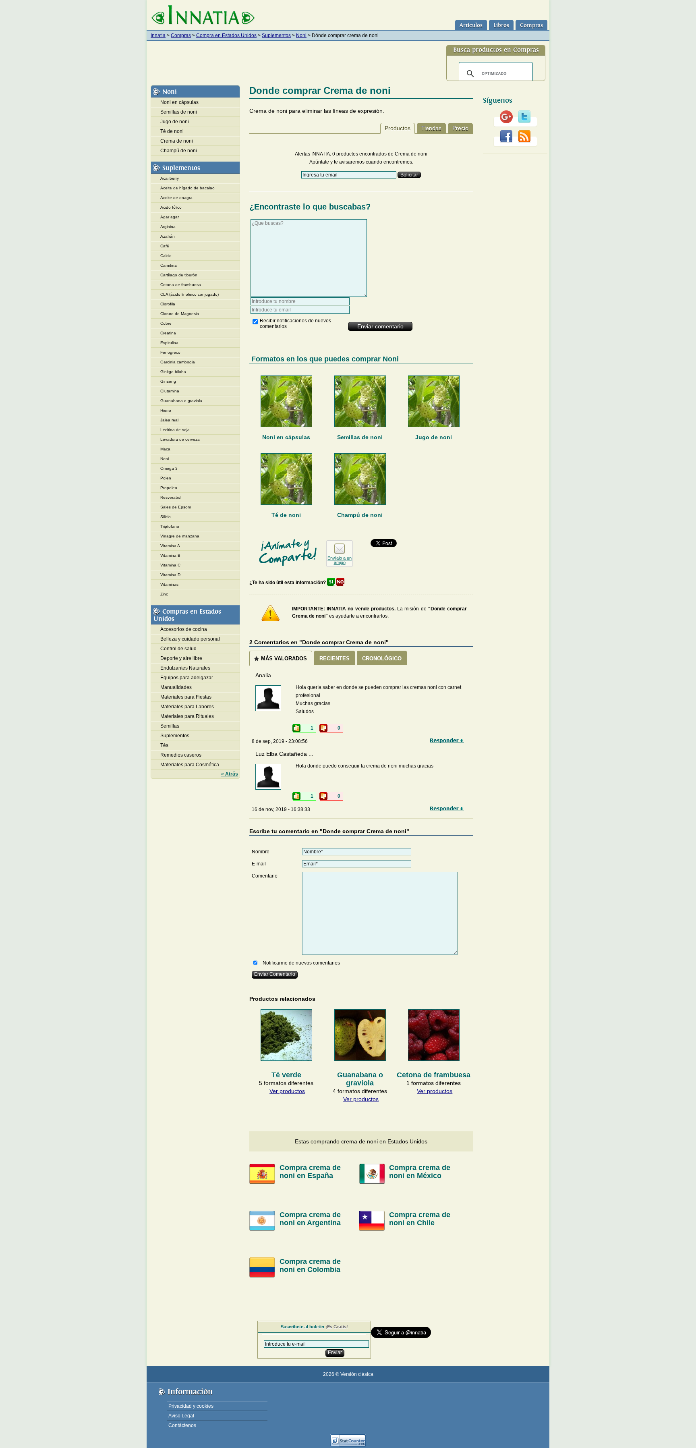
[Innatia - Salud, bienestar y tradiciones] (203, 15)
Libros (501, 25)
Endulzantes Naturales (185, 668)
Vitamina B (170, 555)
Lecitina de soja (175, 429)
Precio (460, 128)
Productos (397, 128)
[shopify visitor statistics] (348, 1445)
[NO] (340, 582)
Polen (165, 478)
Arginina (168, 226)
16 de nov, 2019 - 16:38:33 (281, 809)
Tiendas (431, 128)
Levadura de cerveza (180, 439)
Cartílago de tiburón (178, 275)
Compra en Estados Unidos (226, 35)
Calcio (166, 255)
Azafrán (167, 236)
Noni (301, 35)
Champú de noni (360, 515)
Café (164, 246)
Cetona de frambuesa (180, 284)
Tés (164, 745)
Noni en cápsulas (286, 437)
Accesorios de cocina (183, 629)
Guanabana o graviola (181, 400)
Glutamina (169, 391)
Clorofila (167, 304)
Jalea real (169, 420)
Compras (531, 25)
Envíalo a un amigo (339, 560)
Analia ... (266, 675)
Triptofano (169, 526)
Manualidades (176, 687)
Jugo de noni (433, 437)
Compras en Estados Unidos (187, 615)
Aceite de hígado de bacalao (187, 188)
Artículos (471, 25)
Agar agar (169, 217)
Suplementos (276, 35)
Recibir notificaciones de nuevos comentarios (295, 323)
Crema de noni (176, 141)
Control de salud (178, 648)
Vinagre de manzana (179, 536)
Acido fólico (171, 207)
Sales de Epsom (175, 507)
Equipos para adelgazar (186, 677)
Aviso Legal (181, 1416)
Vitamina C (170, 565)
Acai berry (169, 178)
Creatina (168, 333)
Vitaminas (169, 584)
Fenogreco (170, 352)
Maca (165, 449)
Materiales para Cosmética (189, 765)
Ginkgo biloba (173, 371)
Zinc (164, 594)
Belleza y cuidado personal (190, 639)
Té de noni (286, 515)
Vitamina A (170, 546)
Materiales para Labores (187, 706)
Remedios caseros (180, 755)
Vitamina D (170, 575)
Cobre (166, 323)
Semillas (169, 726)
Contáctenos (182, 1425)
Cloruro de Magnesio (179, 313)
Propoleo (168, 487)
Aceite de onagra (176, 197)
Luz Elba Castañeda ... (284, 754)
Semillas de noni (360, 437)
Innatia (158, 35)
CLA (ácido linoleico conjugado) (189, 294)
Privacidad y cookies (190, 1406)
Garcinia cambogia (177, 362)
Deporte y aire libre (181, 658)
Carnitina (168, 265)
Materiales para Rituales (187, 716)
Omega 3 (169, 468)
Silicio (165, 516)
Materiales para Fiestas (185, 697)
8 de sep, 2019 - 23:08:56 (280, 741)
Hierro (165, 410)
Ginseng (168, 381)
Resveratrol (170, 497)
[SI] (331, 582)
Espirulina (169, 342)
